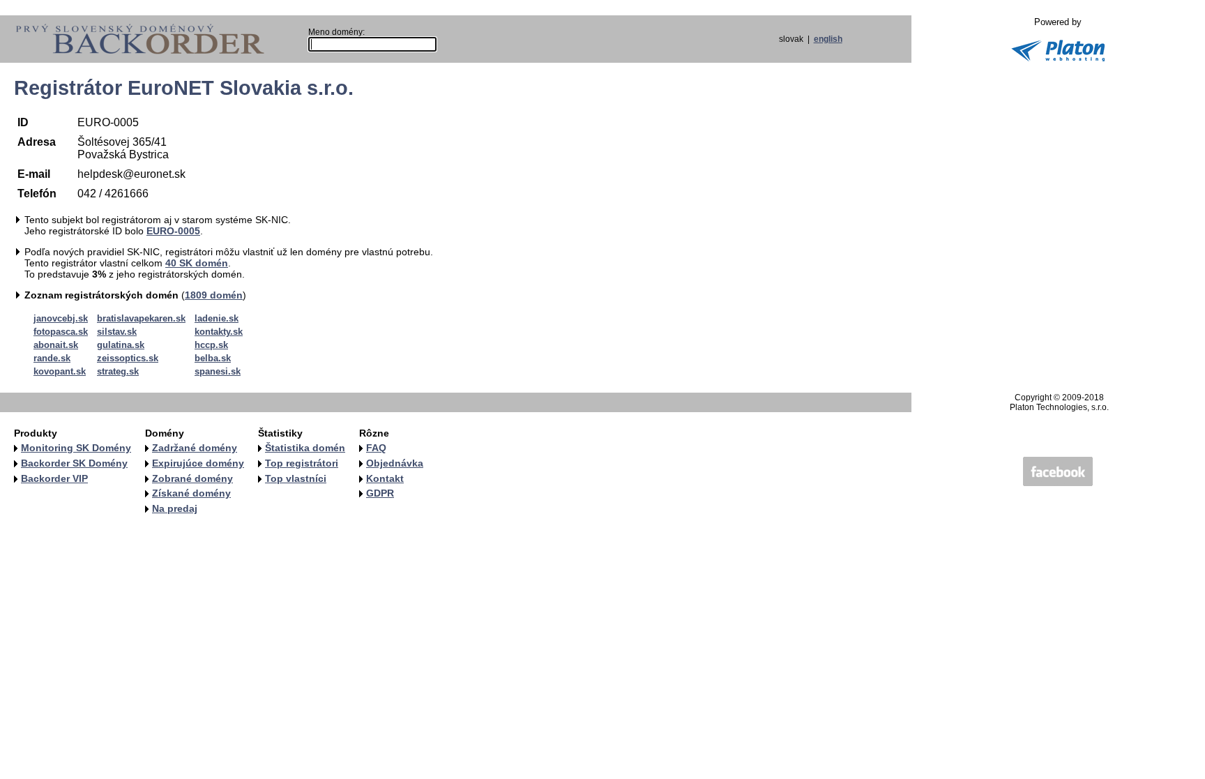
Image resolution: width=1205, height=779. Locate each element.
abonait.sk (55, 345)
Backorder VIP (54, 478)
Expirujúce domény (198, 463)
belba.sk (213, 358)
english (828, 39)
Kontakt (385, 478)
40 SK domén (196, 263)
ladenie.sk (216, 318)
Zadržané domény (194, 447)
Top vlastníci (295, 478)
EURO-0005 (173, 230)
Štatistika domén (305, 447)
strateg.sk (118, 371)
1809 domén (214, 295)
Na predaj (174, 508)
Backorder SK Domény (74, 463)
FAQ (376, 447)
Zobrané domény (192, 478)
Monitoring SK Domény (76, 447)
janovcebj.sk (60, 318)
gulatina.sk (120, 345)
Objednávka (394, 463)
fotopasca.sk (60, 331)
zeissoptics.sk (127, 358)
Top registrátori (301, 463)
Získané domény (191, 493)
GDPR (380, 493)
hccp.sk (211, 345)
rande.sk (51, 358)
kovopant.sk (59, 371)
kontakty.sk (219, 331)
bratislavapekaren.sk (141, 318)
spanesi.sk (218, 371)
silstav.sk (117, 331)
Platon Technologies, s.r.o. (1059, 407)
